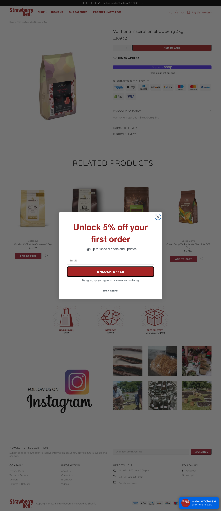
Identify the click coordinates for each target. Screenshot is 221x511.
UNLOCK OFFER (110, 271)
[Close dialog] (158, 217)
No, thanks (110, 290)
